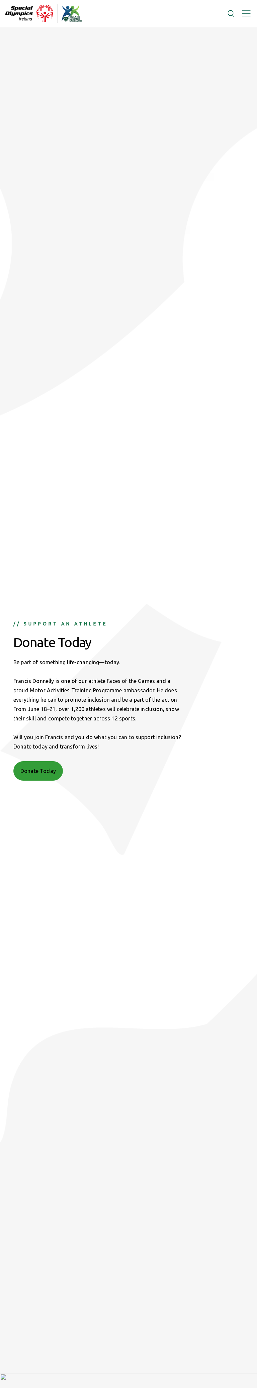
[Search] (231, 13)
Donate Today (38, 771)
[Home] (29, 13)
